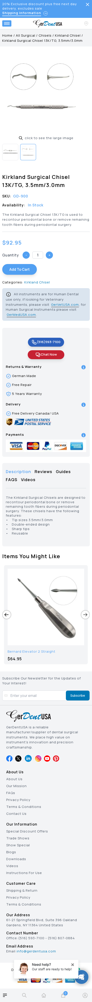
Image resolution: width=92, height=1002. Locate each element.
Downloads (16, 859)
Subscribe (77, 695)
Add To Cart (19, 269)
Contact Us (16, 813)
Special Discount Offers (27, 831)
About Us (14, 779)
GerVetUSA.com (65, 304)
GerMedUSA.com (21, 314)
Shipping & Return (22, 890)
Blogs (11, 852)
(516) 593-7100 (31, 938)
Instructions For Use (24, 872)
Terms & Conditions (23, 806)
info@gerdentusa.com (36, 951)
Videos (12, 866)
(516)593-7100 (49, 342)
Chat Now (49, 354)
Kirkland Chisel (68, 35)
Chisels (45, 35)
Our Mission (16, 786)
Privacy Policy (18, 799)
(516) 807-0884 (61, 938)
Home (7, 35)
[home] (43, 995)
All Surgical (25, 35)
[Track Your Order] (87, 23)
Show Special (18, 845)
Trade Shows (17, 838)
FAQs (10, 792)
